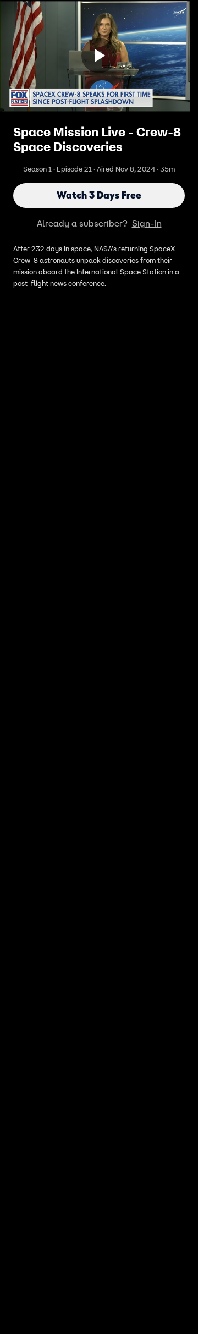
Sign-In (147, 223)
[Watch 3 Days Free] (99, 55)
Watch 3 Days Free (99, 195)
